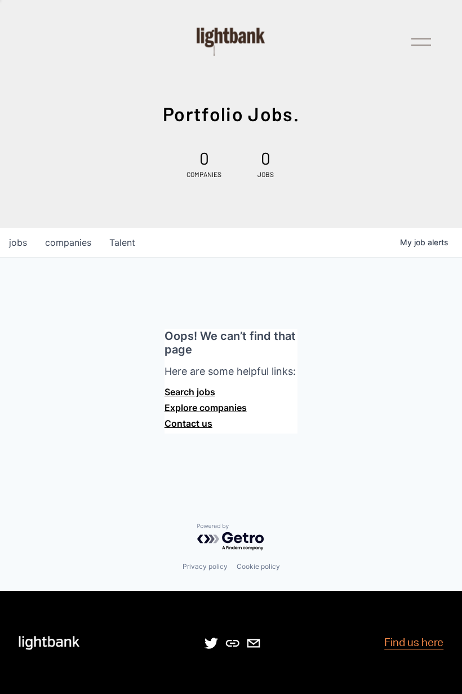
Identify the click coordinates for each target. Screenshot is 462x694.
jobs (18, 242)
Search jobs (190, 391)
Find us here (413, 643)
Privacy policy (205, 566)
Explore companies (206, 407)
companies (68, 242)
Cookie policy (258, 566)
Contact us (188, 423)
